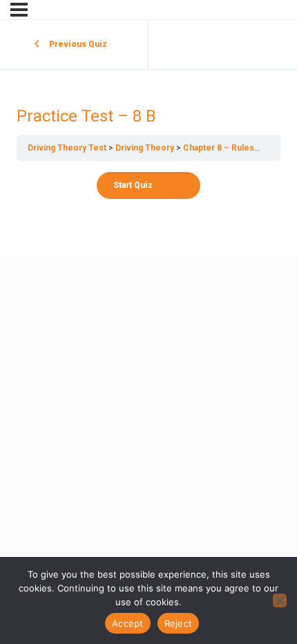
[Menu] (19, 10)
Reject (178, 623)
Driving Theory (144, 148)
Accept (128, 623)
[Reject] (280, 600)
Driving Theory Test (67, 148)
